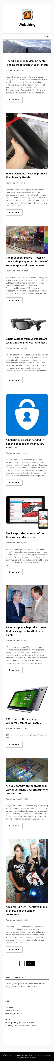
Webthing (27, 24)
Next (30, 963)
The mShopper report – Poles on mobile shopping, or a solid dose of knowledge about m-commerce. (27, 261)
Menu (46, 36)
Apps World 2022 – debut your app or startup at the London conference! (26, 910)
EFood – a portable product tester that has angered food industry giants (26, 631)
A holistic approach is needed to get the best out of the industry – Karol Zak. (26, 443)
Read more (14, 100)
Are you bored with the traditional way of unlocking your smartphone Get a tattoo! (27, 789)
